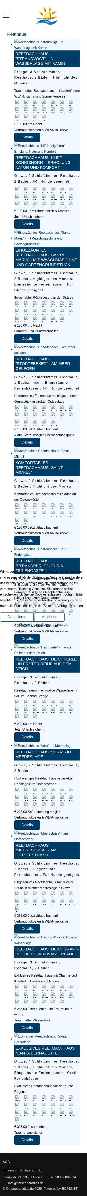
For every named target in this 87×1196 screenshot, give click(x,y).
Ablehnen (49, 617)
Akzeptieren (16, 617)
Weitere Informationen (35, 624)
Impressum (60, 624)
